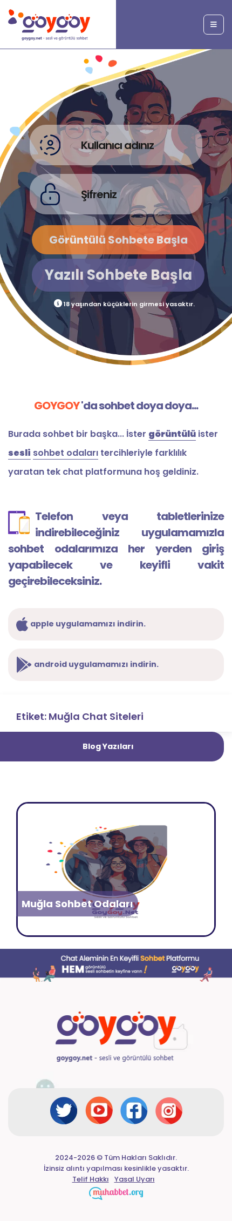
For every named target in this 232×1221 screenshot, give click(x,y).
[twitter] (63, 1121)
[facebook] (134, 1121)
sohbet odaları (65, 453)
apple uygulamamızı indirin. (87, 623)
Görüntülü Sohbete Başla (118, 239)
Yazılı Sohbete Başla (118, 275)
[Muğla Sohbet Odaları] (116, 934)
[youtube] (99, 1121)
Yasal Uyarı (134, 1179)
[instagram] (169, 1121)
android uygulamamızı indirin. (95, 664)
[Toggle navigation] (213, 25)
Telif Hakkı (90, 1179)
